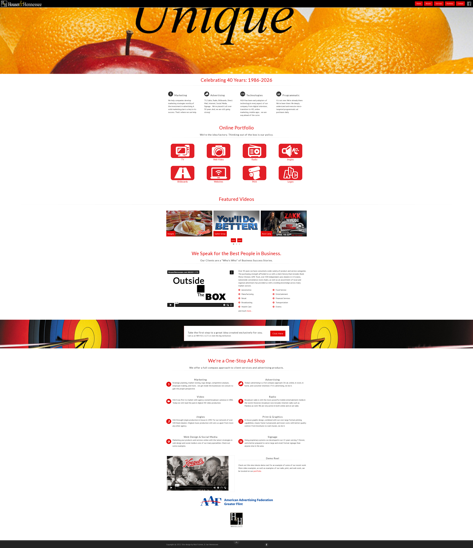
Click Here (277, 333)
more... (249, 311)
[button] (428, 3)
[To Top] (236, 542)
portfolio (257, 471)
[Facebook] (266, 545)
